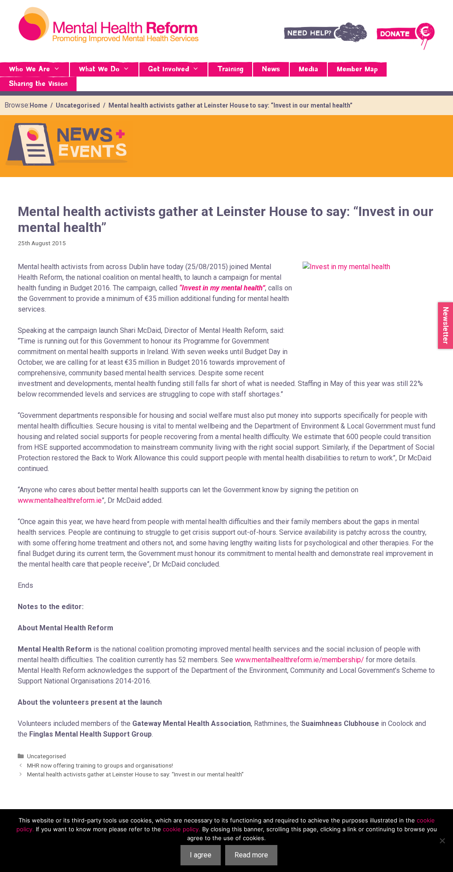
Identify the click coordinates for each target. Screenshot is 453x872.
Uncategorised (46, 756)
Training (230, 69)
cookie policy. (181, 829)
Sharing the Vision (38, 84)
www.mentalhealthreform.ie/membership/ (299, 660)
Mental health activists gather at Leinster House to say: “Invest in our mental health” (135, 774)
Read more (251, 855)
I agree (200, 855)
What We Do (99, 69)
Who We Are (29, 69)
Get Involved (168, 69)
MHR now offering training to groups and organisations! (100, 765)
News (271, 69)
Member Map (357, 69)
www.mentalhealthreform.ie (60, 500)
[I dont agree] (442, 840)
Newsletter (445, 325)
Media (308, 69)
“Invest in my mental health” (222, 288)
